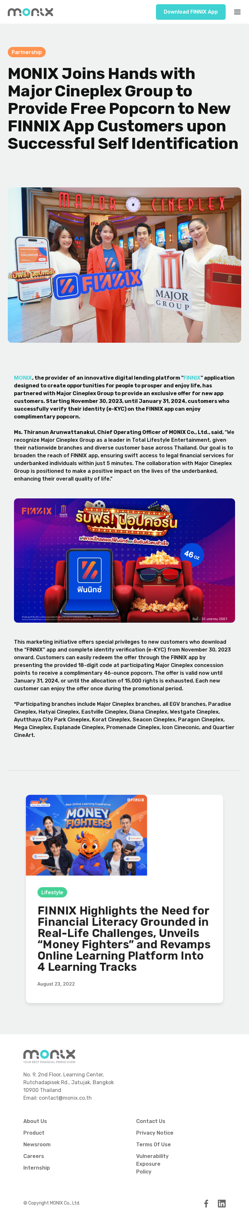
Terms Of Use (153, 1144)
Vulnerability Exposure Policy (152, 1164)
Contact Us (150, 1121)
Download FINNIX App (191, 12)
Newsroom (37, 1144)
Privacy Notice (154, 1133)
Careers (33, 1156)
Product (33, 1133)
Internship (36, 1168)
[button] (235, 12)
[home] (30, 12)
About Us (35, 1121)
